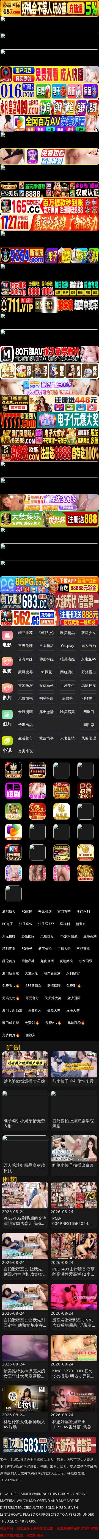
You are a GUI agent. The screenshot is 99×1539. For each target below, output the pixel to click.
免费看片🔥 (11, 985)
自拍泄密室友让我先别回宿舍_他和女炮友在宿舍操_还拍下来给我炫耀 (24, 1328)
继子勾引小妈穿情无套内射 (24, 1123)
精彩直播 (9, 948)
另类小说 (25, 750)
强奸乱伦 (46, 632)
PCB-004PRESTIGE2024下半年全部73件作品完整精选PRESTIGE (73, 1226)
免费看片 (35, 1010)
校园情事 (46, 738)
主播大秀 (64, 948)
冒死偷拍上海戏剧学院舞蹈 (73, 1123)
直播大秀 (73, 1010)
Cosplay (67, 645)
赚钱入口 (32, 1035)
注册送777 (46, 923)
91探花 (46, 671)
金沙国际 (74, 998)
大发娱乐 (31, 973)
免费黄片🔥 (11, 1035)
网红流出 (67, 671)
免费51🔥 (73, 985)
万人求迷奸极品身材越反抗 (24, 1167)
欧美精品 (67, 632)
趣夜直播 (47, 961)
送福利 (65, 923)
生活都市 (25, 738)
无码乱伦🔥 (11, 998)
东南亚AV (88, 659)
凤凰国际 (47, 936)
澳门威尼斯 (10, 1022)
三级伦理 (25, 645)
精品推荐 (25, 632)
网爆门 (88, 711)
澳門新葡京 (52, 973)
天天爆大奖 (53, 998)
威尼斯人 (9, 911)
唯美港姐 (67, 659)
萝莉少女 (88, 632)
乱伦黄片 (9, 961)
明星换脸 (46, 698)
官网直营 (64, 911)
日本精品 (46, 645)
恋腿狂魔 (88, 685)
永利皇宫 (73, 973)
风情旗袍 (25, 698)
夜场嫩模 (66, 961)
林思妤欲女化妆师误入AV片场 (24, 1424)
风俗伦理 (88, 738)
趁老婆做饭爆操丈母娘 (24, 1081)
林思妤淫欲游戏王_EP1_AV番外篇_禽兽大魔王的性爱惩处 (73, 1427)
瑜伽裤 (67, 698)
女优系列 (46, 685)
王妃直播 (83, 948)
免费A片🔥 (53, 1022)
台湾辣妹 (25, 659)
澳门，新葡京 (12, 1010)
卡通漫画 (25, 711)
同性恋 (88, 724)
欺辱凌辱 (25, 671)
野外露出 (88, 671)
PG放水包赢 (69, 936)
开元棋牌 (45, 911)
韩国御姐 (46, 659)
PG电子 (7, 923)
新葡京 (81, 923)
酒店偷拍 (45, 948)
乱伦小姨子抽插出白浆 (73, 1165)
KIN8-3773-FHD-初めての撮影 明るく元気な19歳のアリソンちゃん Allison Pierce (73, 1378)
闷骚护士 (88, 698)
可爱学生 (67, 685)
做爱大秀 (54, 1010)
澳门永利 (83, 911)
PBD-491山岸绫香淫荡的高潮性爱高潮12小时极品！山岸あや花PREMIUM (73, 1276)
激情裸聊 (54, 985)
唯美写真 (67, 711)
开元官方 (32, 998)
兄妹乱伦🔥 (76, 1022)
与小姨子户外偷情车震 (73, 1081)
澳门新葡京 (10, 973)
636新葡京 (34, 985)
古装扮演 (25, 685)
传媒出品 (25, 724)
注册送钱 (26, 923)
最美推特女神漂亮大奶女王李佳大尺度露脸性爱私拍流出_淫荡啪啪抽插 (24, 1378)
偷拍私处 (28, 961)
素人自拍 (88, 645)
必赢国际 (28, 936)
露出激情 (46, 711)
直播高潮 (90, 936)
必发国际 (85, 961)
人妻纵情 (67, 738)
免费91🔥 (32, 1022)
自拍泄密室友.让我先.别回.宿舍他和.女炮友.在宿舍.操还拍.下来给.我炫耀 (24, 1276)
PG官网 (27, 911)
